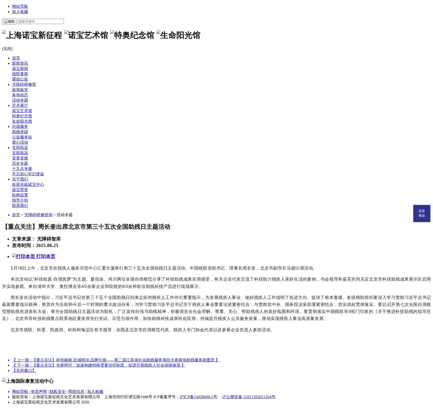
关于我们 (20, 179)
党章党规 (20, 158)
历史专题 (20, 163)
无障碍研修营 (24, 84)
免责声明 (39, 391)
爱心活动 (20, 142)
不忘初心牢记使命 (28, 174)
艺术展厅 (20, 105)
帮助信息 (76, 391)
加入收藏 (20, 12)
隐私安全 (58, 391)
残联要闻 (20, 74)
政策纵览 (20, 90)
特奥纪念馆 (22, 116)
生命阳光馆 (22, 121)
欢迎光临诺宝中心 (28, 184)
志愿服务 (20, 126)
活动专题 (20, 100)
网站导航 (20, 6)
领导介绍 (20, 200)
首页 (16, 58)
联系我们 (20, 205)
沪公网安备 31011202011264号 (248, 397)
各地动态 (20, 95)
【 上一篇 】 (116, 360)
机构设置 (20, 195)
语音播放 (421, 213)
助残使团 (20, 132)
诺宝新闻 (20, 68)
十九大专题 (22, 169)
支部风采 (20, 147)
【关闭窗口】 (24, 370)
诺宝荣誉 (20, 190)
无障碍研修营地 (38, 215)
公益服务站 (22, 137)
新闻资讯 (20, 63)
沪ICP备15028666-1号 (198, 397)
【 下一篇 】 (98, 365)
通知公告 (20, 79)
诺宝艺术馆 (22, 111)
